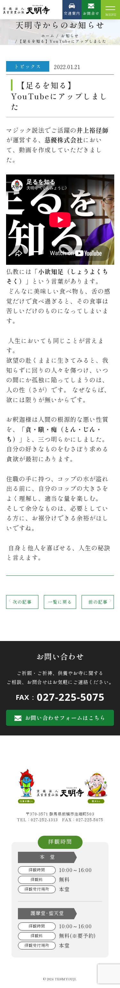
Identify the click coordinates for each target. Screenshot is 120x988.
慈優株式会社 (63, 139)
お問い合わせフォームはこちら (65, 718)
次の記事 (22, 602)
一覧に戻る (60, 602)
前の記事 (98, 602)
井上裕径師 (92, 130)
